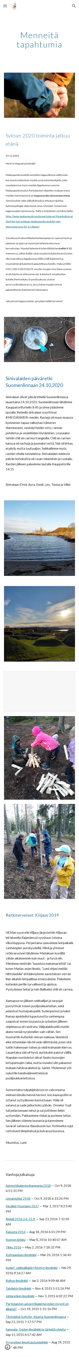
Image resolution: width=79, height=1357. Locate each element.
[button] (5, 6)
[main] (39, 40)
